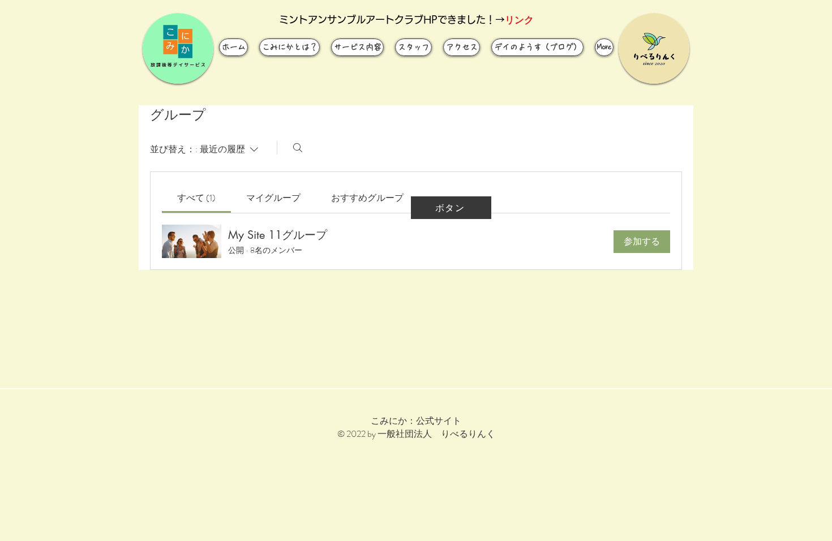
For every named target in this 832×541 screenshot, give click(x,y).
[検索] (298, 147)
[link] (196, 197)
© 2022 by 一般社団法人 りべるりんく (416, 433)
